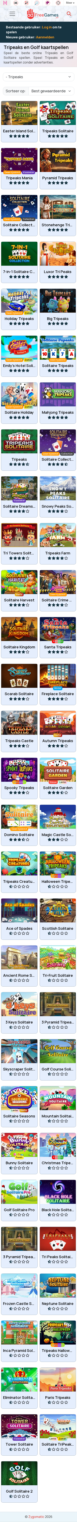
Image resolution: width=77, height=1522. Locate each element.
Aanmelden (45, 37)
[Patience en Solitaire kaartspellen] (26, 2)
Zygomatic (36, 1516)
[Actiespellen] (58, 2)
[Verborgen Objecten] (37, 2)
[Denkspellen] (47, 2)
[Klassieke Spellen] (15, 2)
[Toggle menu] (12, 13)
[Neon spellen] (5, 2)
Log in (47, 27)
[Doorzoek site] (69, 13)
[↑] (71, 1514)
